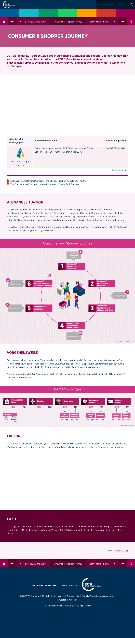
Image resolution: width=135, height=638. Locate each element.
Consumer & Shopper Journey (67, 21)
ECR (28, 55)
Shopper (57, 62)
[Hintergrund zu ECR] (9, 13)
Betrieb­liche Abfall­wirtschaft (103, 21)
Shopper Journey (64, 36)
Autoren (62, 599)
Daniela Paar (122, 550)
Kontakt (46, 596)
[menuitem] (9, 13)
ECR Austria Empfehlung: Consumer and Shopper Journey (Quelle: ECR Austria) (48, 181)
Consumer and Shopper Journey (68, 227)
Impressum (58, 596)
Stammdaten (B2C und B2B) (32, 21)
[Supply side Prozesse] (86, 13)
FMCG (61, 59)
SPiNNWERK (58, 606)
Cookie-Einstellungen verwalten (97, 596)
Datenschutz (73, 596)
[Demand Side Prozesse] (106, 13)
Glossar (73, 599)
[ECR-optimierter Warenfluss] (48, 13)
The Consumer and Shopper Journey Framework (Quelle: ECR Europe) (44, 184)
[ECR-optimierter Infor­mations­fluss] (67, 13)
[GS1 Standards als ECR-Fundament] (29, 13)
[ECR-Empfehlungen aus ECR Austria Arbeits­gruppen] (125, 13)
